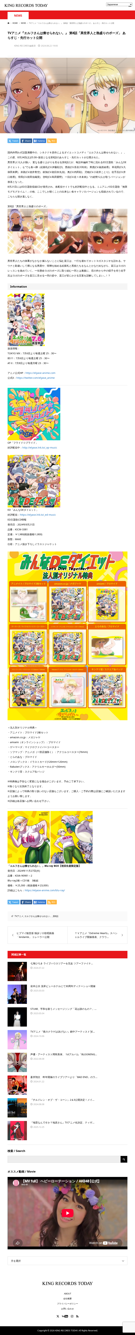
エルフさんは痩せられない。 (38, 916)
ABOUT (67, 1293)
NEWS (18, 15)
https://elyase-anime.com (40, 373)
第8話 (55, 916)
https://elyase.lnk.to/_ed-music (38, 514)
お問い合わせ (67, 1308)
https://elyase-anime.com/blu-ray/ (45, 890)
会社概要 (67, 1298)
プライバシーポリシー (67, 1303)
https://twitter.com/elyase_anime (35, 377)
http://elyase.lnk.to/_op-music (39, 447)
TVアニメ (19, 916)
